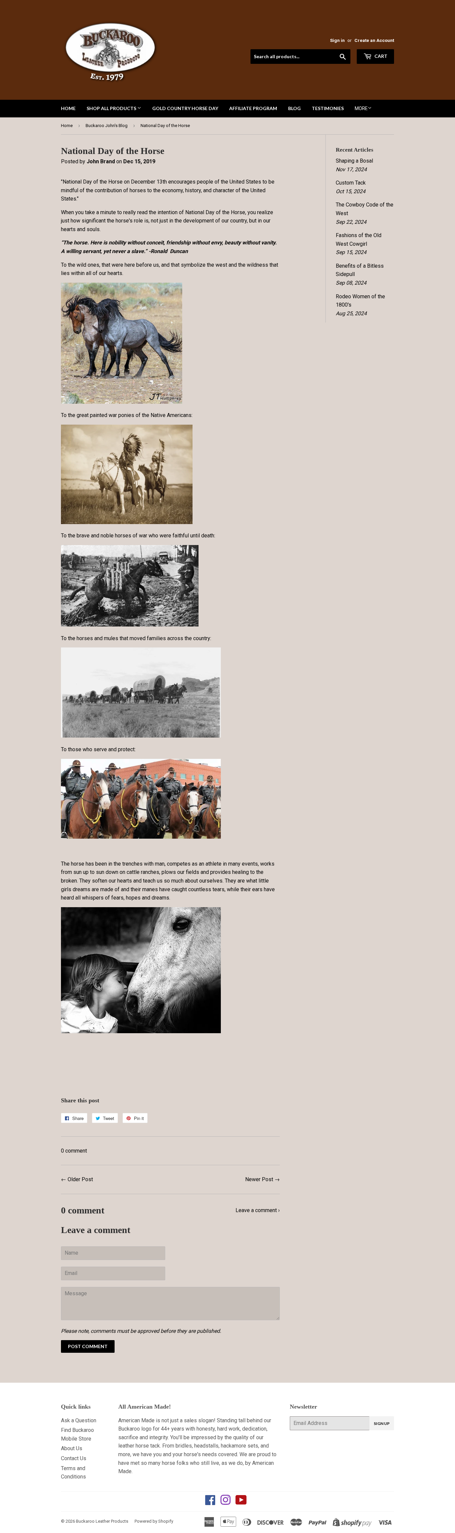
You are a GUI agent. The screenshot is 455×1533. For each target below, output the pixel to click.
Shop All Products (112, 108)
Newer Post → (262, 1179)
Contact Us (73, 1458)
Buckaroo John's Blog (107, 125)
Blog (294, 108)
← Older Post (77, 1179)
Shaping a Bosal (354, 161)
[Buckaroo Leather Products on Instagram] (225, 1502)
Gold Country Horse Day (185, 108)
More (361, 108)
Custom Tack (351, 183)
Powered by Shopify (154, 1521)
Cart (380, 56)
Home (68, 108)
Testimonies (328, 108)
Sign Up (382, 1423)
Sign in (337, 40)
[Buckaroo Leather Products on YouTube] (241, 1502)
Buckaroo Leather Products (102, 1521)
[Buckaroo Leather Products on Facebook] (210, 1502)
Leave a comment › (257, 1210)
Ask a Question (78, 1420)
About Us (71, 1448)
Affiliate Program (253, 108)
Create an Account (374, 40)
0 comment (74, 1151)
